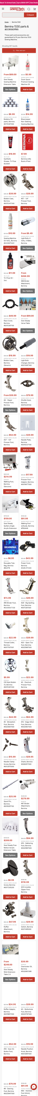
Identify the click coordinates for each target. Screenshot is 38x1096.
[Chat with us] (28, 9)
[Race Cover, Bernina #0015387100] (10, 314)
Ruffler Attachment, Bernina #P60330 (8, 930)
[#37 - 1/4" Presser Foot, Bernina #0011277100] (10, 433)
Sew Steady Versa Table (25, 322)
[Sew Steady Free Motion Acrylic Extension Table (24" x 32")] (10, 838)
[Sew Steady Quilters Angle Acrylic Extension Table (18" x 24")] (10, 516)
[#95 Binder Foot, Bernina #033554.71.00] (10, 596)
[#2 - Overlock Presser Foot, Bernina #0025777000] (27, 676)
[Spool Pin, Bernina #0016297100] (10, 796)
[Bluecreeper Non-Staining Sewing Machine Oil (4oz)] (27, 113)
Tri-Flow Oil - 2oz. (9, 279)
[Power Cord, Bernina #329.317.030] (27, 557)
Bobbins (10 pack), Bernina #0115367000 (9, 121)
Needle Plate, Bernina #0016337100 (26, 442)
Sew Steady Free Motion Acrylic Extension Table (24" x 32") (10, 849)
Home (7, 22)
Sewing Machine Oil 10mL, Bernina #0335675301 (10, 240)
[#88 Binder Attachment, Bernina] (27, 273)
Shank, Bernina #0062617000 (26, 763)
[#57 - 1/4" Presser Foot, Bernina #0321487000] (27, 192)
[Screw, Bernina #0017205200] (10, 880)
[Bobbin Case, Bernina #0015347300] (10, 192)
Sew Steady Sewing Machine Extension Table (10, 81)
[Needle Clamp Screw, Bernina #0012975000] (10, 755)
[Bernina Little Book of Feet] (27, 152)
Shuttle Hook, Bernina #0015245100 (26, 402)
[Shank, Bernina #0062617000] (27, 755)
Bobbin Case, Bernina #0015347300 (9, 201)
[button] (3, 9)
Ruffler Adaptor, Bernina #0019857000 (10, 1011)
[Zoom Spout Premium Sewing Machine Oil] (27, 73)
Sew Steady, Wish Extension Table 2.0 (9, 971)
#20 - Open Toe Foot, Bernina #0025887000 (27, 645)
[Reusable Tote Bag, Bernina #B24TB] (10, 557)
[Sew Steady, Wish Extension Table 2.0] (10, 962)
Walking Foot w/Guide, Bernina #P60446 (27, 525)
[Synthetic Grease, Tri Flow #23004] (10, 152)
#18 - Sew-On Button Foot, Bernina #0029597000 (9, 1052)
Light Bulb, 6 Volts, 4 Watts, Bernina (26, 240)
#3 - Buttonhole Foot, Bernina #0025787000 (27, 1011)
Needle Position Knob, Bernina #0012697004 (27, 1051)
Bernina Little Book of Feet (26, 160)
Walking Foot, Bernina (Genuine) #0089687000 (9, 485)
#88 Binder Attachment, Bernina (25, 283)
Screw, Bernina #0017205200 (9, 886)
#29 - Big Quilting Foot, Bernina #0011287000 (27, 605)
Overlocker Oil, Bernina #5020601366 (26, 968)
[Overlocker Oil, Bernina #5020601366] (27, 962)
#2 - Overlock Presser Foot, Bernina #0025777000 (26, 686)
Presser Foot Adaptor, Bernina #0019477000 (27, 481)
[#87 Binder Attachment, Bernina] (27, 796)
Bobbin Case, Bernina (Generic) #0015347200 (9, 364)
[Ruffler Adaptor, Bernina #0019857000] (10, 1003)
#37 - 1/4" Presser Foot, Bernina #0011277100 (9, 443)
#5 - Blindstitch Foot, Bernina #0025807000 (9, 724)
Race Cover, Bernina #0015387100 (9, 323)
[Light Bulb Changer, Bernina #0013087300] (27, 354)
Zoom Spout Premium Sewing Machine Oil (27, 81)
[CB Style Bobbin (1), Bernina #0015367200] (10, 676)
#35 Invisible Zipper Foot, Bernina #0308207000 (26, 890)
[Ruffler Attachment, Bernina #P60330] (10, 920)
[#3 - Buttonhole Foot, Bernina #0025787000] (27, 1003)
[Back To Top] (35, 1093)
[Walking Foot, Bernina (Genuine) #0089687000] (10, 474)
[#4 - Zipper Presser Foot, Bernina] (10, 394)
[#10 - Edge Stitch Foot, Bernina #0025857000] (27, 716)
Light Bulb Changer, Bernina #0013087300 (27, 362)
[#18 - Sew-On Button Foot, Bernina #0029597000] (10, 1043)
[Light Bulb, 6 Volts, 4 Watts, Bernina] (27, 232)
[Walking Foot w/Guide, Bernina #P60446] (27, 516)
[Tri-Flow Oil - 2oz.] (10, 273)
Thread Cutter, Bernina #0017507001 (9, 645)
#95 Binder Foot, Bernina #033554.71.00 (10, 605)
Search (31, 15)
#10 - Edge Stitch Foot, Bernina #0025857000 (27, 724)
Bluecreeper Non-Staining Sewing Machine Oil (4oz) (27, 123)
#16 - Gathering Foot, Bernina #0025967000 (27, 845)
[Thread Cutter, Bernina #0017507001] (10, 636)
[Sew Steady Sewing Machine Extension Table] (10, 73)
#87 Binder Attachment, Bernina (25, 805)
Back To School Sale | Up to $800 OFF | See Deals (19, 3)
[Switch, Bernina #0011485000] (27, 920)
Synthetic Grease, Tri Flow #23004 (10, 161)
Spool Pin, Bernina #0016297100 (9, 803)
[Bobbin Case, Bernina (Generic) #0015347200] (10, 354)
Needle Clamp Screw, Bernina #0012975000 (9, 764)
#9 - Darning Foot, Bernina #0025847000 (9, 1091)
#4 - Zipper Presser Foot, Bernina (9, 402)
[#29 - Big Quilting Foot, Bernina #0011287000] (27, 596)
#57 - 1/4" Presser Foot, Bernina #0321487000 (26, 202)
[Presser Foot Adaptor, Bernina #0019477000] (27, 474)
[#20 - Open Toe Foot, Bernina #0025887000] (27, 636)
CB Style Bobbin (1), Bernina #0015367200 (10, 684)
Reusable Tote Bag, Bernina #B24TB (9, 565)
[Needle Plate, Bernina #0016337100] (27, 433)
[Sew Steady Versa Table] (27, 314)
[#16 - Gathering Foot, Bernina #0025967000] (27, 838)
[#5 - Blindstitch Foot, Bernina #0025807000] (10, 716)
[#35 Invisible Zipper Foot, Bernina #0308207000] (27, 880)
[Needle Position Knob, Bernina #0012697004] (27, 1043)
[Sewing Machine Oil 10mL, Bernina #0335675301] (10, 232)
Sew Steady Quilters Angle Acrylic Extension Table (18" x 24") (10, 527)
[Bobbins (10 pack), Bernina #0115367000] (10, 113)
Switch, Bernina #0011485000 (27, 928)
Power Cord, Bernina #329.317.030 (26, 565)
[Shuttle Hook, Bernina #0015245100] (27, 394)
